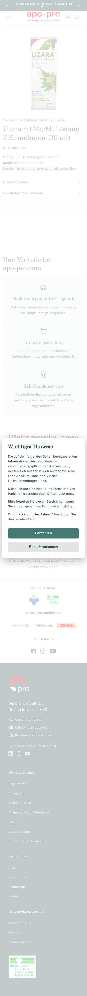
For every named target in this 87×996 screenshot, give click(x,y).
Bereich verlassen (43, 547)
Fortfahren (43, 533)
